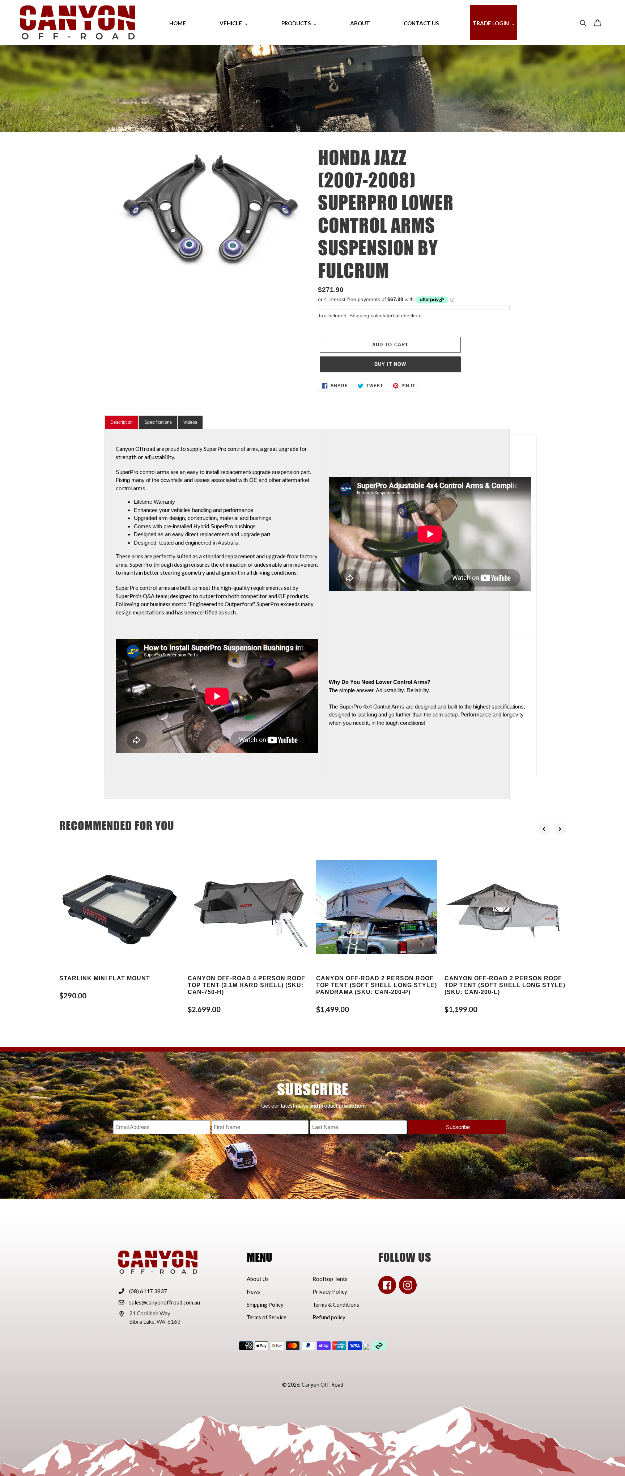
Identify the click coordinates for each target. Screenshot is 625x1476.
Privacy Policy (329, 1291)
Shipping (359, 315)
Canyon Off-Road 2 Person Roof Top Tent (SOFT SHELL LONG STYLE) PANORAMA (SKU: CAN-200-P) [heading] (376, 985)
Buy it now (390, 364)
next (560, 829)
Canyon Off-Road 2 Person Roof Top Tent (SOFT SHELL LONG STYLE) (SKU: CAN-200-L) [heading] (505, 985)
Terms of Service (266, 1317)
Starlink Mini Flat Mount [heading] (104, 978)
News (253, 1291)
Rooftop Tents (330, 1279)
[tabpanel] (307, 614)
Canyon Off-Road (322, 1385)
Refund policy (328, 1317)
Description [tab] (121, 422)
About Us (258, 1279)
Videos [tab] (190, 422)
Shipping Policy (265, 1304)
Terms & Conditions (335, 1304)
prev (544, 829)
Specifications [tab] (158, 422)
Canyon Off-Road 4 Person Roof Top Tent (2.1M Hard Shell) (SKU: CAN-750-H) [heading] (246, 985)
